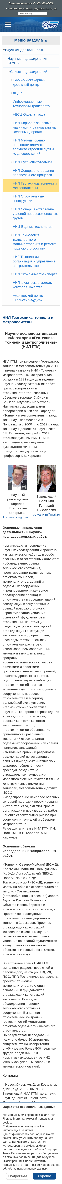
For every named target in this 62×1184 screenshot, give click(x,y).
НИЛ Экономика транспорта (35, 274)
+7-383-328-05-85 (43, 3)
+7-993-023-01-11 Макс (19, 8)
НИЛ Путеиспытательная (33, 162)
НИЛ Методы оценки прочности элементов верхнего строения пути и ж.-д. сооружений (33, 146)
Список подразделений (28, 72)
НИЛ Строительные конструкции (28, 198)
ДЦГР (17, 93)
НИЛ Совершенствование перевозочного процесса (33, 173)
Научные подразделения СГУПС (27, 61)
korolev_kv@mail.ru (17, 517)
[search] (32, 13)
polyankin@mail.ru (46, 514)
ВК (55, 8)
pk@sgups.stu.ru (43, 8)
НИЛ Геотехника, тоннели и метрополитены (35, 185)
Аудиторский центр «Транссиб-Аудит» (28, 298)
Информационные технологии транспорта (31, 104)
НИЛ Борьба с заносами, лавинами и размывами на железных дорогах (34, 127)
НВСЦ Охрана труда (29, 114)
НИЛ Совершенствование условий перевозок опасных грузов (35, 213)
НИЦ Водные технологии (33, 226)
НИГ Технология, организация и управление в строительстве (34, 261)
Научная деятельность (24, 50)
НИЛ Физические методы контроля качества (33, 285)
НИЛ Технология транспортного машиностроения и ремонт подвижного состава (34, 241)
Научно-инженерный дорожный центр (29, 82)
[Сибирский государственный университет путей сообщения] (50, 24)
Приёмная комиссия (20, 3)
